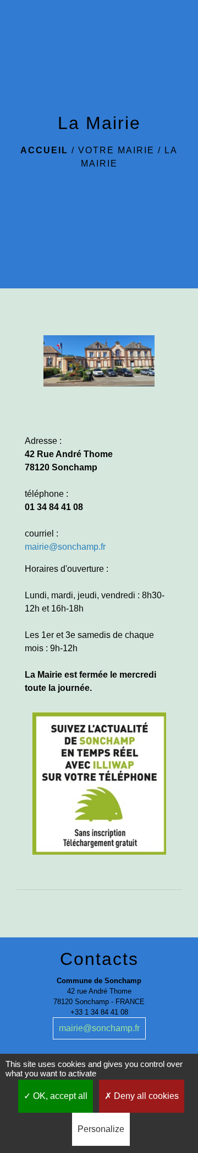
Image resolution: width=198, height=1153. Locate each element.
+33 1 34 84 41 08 (99, 1012)
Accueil (44, 150)
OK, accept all (59, 1096)
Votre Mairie (116, 150)
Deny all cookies (145, 1096)
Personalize (101, 1129)
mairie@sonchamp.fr (99, 1028)
